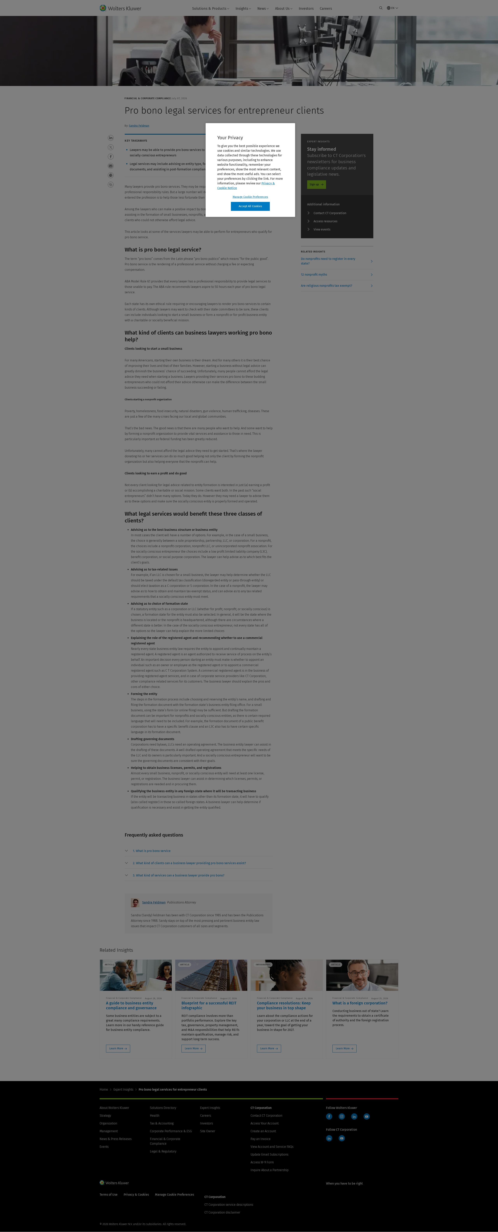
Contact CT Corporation (330, 213)
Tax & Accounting (162, 1123)
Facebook (329, 1116)
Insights (242, 8)
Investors (306, 8)
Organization (108, 1123)
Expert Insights (123, 1089)
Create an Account (263, 1131)
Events (104, 1147)
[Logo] (123, 8)
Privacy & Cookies (136, 1194)
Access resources (325, 221)
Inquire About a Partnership (269, 1170)
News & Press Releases (116, 1139)
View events (322, 229)
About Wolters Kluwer (114, 1108)
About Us (282, 8)
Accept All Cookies (250, 206)
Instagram (342, 1116)
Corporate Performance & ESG (171, 1131)
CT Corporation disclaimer (222, 1212)
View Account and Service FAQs (272, 1147)
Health (154, 1115)
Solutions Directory (163, 1108)
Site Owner (207, 1131)
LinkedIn (354, 1116)
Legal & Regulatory (163, 1151)
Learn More (116, 1048)
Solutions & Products (209, 8)
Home (104, 1089)
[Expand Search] (380, 8)
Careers (326, 8)
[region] (250, 170)
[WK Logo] (114, 1182)
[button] (111, 138)
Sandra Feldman (139, 125)
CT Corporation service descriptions (228, 1205)
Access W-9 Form (262, 1162)
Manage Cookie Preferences (250, 197)
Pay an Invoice (261, 1139)
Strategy (105, 1115)
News (261, 8)
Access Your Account (265, 1123)
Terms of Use (108, 1194)
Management (109, 1131)
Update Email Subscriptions (269, 1154)
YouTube (367, 1116)
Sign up (314, 184)
